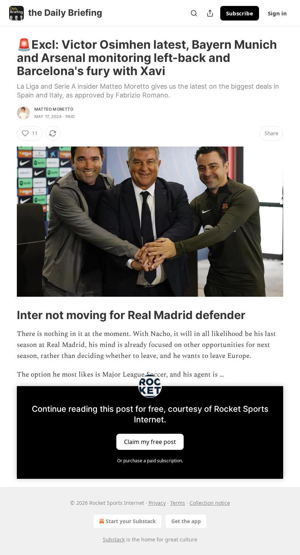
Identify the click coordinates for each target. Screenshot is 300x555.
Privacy (157, 502)
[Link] (6, 315)
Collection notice (210, 502)
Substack (114, 539)
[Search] (194, 13)
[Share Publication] (210, 13)
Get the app (186, 521)
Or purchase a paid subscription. (150, 461)
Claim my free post (150, 442)
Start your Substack (131, 521)
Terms (177, 502)
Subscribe (239, 13)
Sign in (277, 13)
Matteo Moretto (53, 109)
